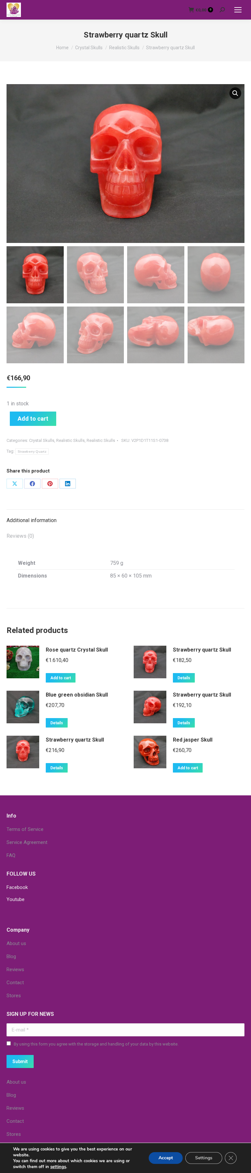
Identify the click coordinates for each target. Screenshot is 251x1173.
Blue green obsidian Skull (77, 695)
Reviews (15, 969)
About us (16, 943)
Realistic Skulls (70, 440)
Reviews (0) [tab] (20, 536)
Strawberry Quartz (32, 451)
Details (183, 678)
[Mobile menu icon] (237, 9)
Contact (15, 982)
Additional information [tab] (32, 520)
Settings (203, 1158)
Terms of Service (25, 829)
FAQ (11, 855)
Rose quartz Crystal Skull (77, 650)
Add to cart (33, 418)
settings (58, 1167)
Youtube (16, 899)
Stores (14, 996)
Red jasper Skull (192, 740)
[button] (235, 93)
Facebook (17, 887)
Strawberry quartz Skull (202, 650)
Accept (166, 1158)
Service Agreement (27, 842)
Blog (11, 956)
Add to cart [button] (60, 678)
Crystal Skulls (41, 440)
